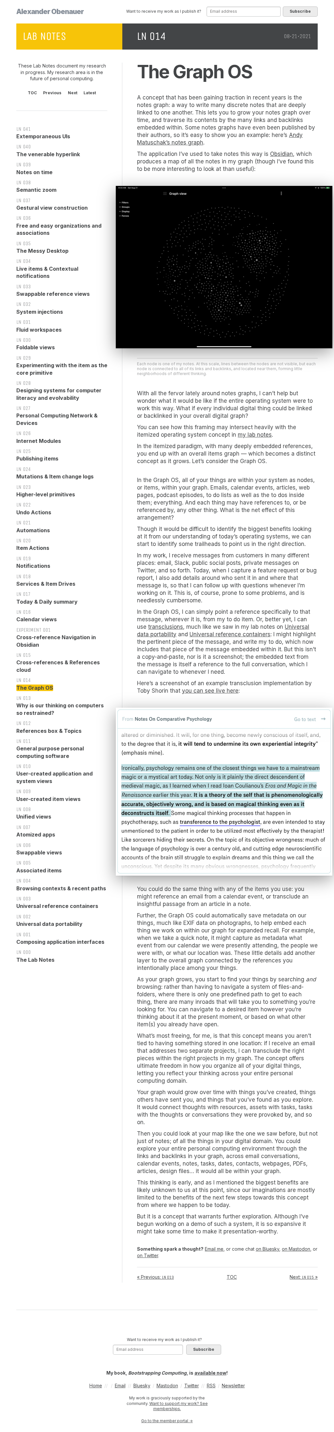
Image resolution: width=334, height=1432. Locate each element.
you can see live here (210, 690)
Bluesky (141, 1385)
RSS (211, 1385)
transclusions (165, 627)
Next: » (304, 1277)
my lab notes (255, 434)
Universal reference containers (230, 634)
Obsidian (281, 154)
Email (120, 1385)
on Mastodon (296, 1249)
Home (95, 1385)
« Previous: (155, 1277)
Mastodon (167, 1385)
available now (210, 1373)
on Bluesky (267, 1249)
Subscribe (300, 11)
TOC (32, 92)
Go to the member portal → (167, 1420)
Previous (52, 92)
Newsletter (233, 1385)
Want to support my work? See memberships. (178, 1406)
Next (72, 92)
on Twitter (147, 1255)
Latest (90, 92)
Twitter (191, 1385)
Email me (214, 1249)
